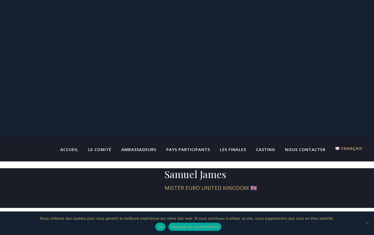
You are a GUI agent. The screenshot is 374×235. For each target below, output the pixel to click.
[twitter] (178, 201)
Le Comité (99, 149)
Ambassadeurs (138, 149)
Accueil (69, 149)
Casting (265, 149)
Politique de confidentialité (195, 227)
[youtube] (187, 201)
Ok (160, 227)
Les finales (233, 149)
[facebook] (169, 201)
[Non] (367, 223)
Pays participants (188, 149)
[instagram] (196, 201)
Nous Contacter (305, 149)
